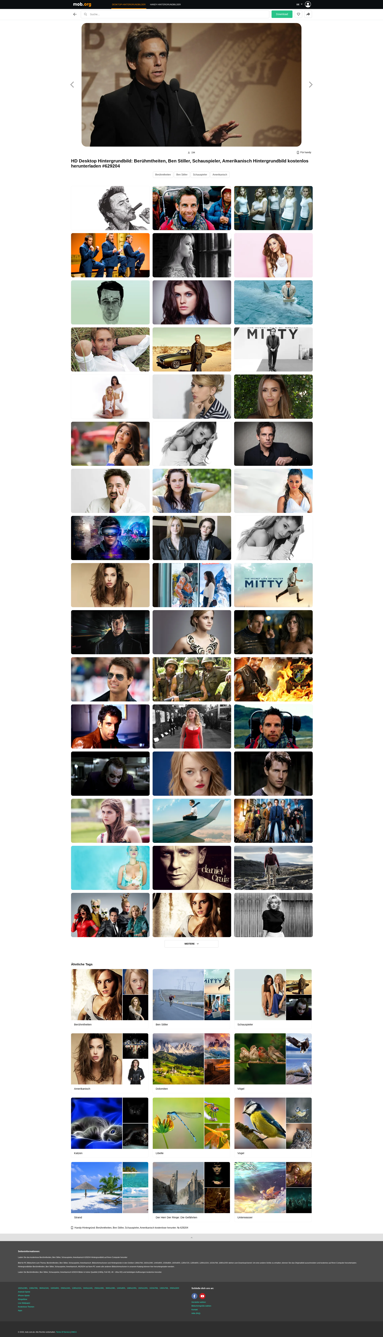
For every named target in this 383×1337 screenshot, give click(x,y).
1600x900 (55, 1288)
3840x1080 (110, 1288)
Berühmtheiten (163, 174)
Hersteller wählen (199, 1302)
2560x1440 (65, 1288)
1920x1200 (143, 1288)
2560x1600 (174, 1288)
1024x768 (153, 1288)
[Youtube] (203, 1298)
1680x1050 (131, 1288)
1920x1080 (22, 1288)
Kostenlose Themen (26, 1307)
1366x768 (33, 1288)
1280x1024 (76, 1288)
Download (282, 14)
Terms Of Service (63, 1332)
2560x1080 (99, 1288)
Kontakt (195, 1310)
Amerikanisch (220, 174)
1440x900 (121, 1288)
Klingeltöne (22, 1299)
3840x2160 (44, 1288)
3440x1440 (87, 1288)
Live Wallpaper (24, 1303)
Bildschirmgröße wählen (201, 1306)
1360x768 (164, 1288)
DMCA (74, 1332)
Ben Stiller (181, 174)
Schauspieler (200, 174)
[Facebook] (195, 1298)
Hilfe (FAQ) (196, 1313)
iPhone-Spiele (24, 1296)
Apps (20, 1311)
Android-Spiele (24, 1292)
